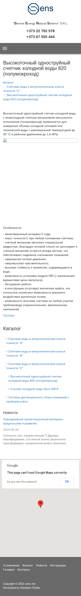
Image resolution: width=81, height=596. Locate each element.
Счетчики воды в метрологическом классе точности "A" (35, 341)
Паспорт (9, 315)
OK (67, 481)
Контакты (23, 569)
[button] (40, 504)
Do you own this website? (22, 481)
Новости (10, 413)
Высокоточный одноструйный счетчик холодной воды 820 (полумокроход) (34, 378)
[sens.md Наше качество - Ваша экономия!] (40, 10)
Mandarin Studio (30, 587)
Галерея (9, 569)
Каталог (8, 82)
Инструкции (58, 565)
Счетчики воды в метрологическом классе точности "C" (35, 366)
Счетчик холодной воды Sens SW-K (34, 389)
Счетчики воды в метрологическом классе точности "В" (35, 353)
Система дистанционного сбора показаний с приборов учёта (37, 399)
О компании (11, 565)
